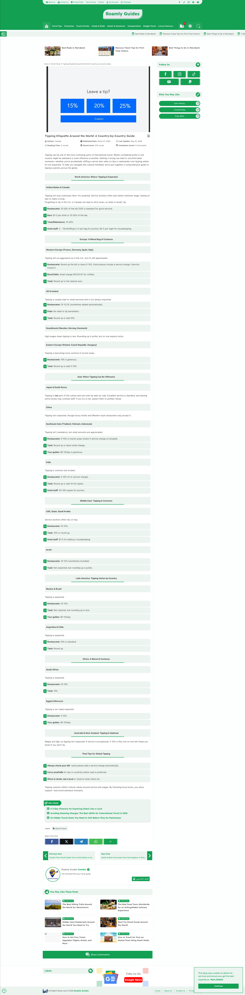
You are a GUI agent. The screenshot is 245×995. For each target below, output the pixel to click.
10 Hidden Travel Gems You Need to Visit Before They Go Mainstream (85, 818)
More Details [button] (216, 979)
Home (46, 64)
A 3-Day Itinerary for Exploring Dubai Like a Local (76, 808)
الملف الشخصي (142, 879)
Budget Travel (149, 26)
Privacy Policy (78, 2)
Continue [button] (218, 986)
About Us (51, 2)
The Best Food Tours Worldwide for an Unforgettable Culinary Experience (134, 907)
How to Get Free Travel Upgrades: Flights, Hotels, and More (76, 940)
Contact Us (64, 2)
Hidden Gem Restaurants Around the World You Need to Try (78, 923)
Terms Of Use (91, 2)
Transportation (134, 26)
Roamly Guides (81, 991)
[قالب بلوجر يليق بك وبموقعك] (45, 991)
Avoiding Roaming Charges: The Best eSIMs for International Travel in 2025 (89, 813)
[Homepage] (46, 26)
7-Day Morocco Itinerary (216, 34)
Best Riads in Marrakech (111, 34)
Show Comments (100, 954)
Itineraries (69, 26)
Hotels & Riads (98, 26)
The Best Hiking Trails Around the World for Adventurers (77, 906)
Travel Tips (57, 26)
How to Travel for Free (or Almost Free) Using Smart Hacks (133, 939)
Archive (101, 2)
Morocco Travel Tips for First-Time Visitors (146, 34)
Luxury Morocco (165, 26)
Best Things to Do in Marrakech (186, 34)
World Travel (55, 64)
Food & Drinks (82, 26)
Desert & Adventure (116, 26)
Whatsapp (127, 2)
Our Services (113, 2)
